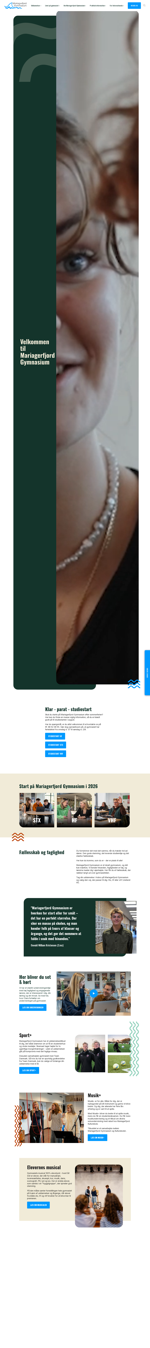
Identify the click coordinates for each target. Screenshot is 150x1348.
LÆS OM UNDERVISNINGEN (32, 1007)
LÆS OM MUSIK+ (97, 1137)
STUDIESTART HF (55, 736)
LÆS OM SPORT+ (29, 1070)
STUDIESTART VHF (55, 753)
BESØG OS (134, 5)
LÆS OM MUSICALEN (38, 1205)
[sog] (144, 5)
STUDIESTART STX (55, 744)
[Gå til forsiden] (15, 5)
